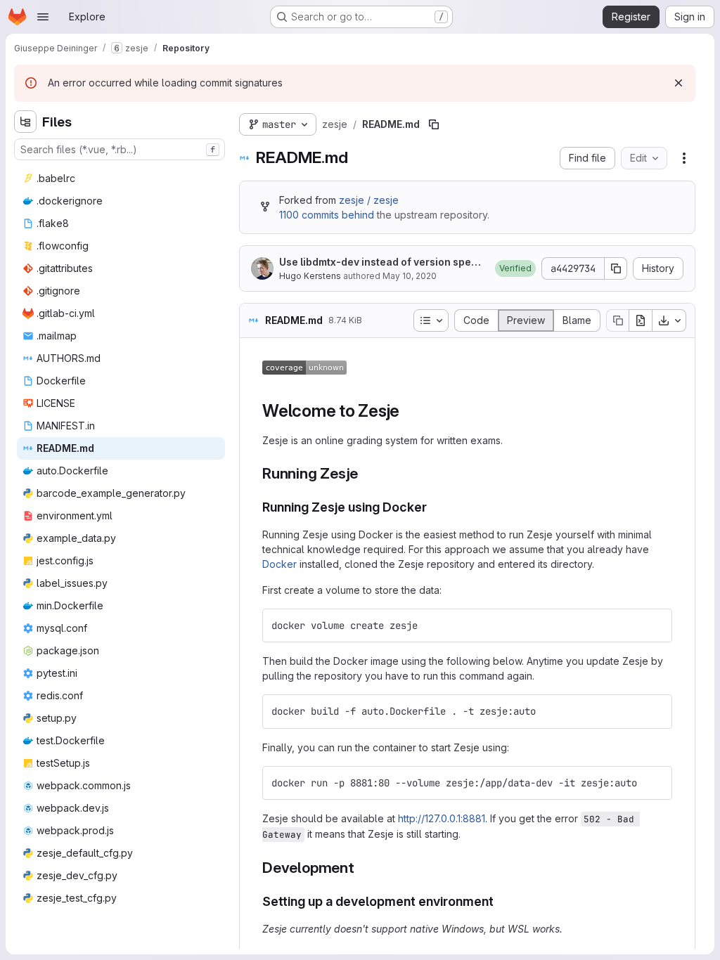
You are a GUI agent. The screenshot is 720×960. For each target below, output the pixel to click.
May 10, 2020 (409, 276)
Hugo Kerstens (310, 276)
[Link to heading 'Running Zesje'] (366, 473)
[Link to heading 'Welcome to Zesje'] (408, 411)
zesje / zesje (369, 200)
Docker (279, 564)
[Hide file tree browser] (25, 121)
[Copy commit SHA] (616, 268)
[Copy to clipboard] (655, 625)
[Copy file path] (434, 124)
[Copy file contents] (617, 320)
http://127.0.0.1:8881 (441, 818)
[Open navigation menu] (43, 17)
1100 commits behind (326, 215)
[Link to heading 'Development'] (362, 867)
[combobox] (119, 149)
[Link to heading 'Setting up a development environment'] (501, 901)
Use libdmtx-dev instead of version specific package (381, 262)
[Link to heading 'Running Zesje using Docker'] (434, 507)
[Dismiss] (678, 82)
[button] (515, 268)
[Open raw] (640, 320)
